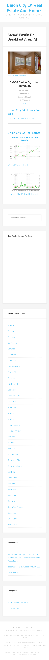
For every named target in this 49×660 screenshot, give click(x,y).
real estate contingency (18, 602)
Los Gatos (12, 401)
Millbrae (11, 413)
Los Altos (12, 389)
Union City (12, 518)
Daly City (12, 360)
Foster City (12, 372)
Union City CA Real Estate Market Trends (23, 643)
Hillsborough (13, 384)
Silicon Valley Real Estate (32, 652)
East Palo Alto (14, 366)
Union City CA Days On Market (24, 194)
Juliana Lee (18, 628)
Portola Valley (13, 454)
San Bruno (12, 472)
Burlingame (12, 343)
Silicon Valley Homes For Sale (24, 654)
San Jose (11, 483)
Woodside (12, 524)
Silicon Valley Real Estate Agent (18, 630)
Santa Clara (12, 495)
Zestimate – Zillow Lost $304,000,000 (24, 566)
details (24, 103)
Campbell (12, 348)
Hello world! (13, 572)
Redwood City (14, 460)
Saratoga (11, 501)
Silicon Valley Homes (13, 652)
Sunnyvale (12, 513)
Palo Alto (11, 448)
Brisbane (11, 337)
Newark (11, 436)
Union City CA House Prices (19, 165)
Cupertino (12, 354)
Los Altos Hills (14, 395)
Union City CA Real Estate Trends (24, 138)
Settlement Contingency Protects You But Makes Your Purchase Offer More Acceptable (24, 557)
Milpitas (11, 419)
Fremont (11, 378)
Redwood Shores (15, 466)
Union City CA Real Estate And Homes (24, 8)
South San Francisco (16, 507)
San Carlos (12, 477)
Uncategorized (14, 608)
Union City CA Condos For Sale (21, 118)
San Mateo (12, 489)
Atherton (11, 325)
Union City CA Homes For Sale (24, 112)
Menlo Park (13, 407)
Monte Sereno (14, 425)
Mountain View (14, 431)
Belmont (11, 331)
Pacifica (11, 442)
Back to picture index (17, 75)
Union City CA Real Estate (24, 132)
